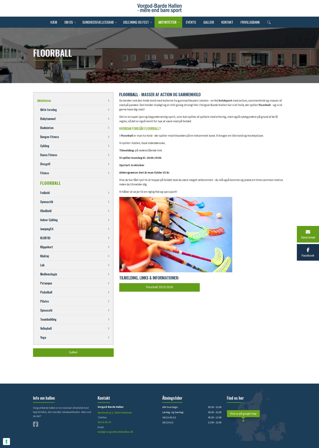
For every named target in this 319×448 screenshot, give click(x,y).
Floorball (50, 183)
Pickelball (46, 292)
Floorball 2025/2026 (159, 287)
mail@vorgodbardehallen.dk (115, 432)
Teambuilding (48, 319)
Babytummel (48, 118)
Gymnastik (46, 202)
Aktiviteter (44, 100)
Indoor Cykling (49, 220)
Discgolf (45, 164)
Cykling (44, 146)
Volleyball (46, 328)
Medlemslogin (48, 274)
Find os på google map (243, 413)
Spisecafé (46, 310)
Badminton (47, 128)
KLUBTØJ (45, 238)
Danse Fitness (48, 155)
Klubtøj (44, 256)
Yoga (43, 337)
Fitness (44, 173)
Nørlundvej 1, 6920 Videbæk (115, 413)
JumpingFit (47, 229)
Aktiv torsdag (48, 109)
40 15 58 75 (104, 422)
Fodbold (45, 192)
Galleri (73, 352)
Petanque (46, 283)
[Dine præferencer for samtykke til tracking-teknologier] (6, 441)
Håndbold (46, 211)
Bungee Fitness (49, 137)
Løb (42, 265)
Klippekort (46, 247)
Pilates (44, 301)
